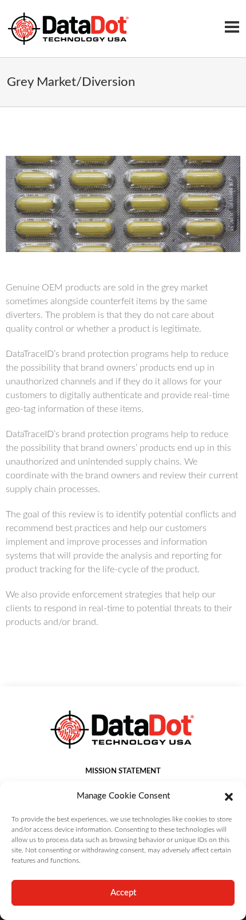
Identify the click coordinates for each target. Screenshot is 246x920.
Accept (123, 892)
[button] (229, 796)
